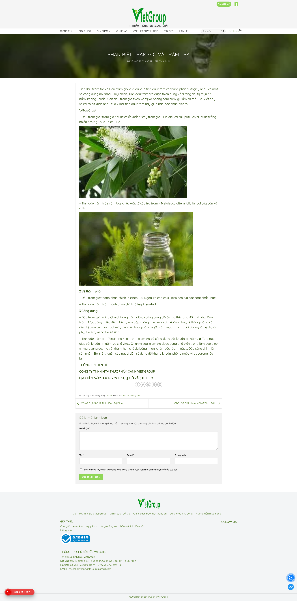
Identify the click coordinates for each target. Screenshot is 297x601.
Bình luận (84, 428)
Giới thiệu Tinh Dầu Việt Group (90, 513)
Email (130, 455)
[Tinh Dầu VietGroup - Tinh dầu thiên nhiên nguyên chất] (148, 16)
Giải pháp (121, 31)
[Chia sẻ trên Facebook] (137, 384)
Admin (166, 61)
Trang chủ (66, 31)
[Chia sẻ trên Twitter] (143, 384)
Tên (81, 455)
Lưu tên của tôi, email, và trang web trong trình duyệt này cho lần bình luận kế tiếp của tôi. (130, 469)
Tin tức (109, 395)
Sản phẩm (102, 31)
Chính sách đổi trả (120, 513)
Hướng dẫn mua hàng (208, 513)
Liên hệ (183, 31)
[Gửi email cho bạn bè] (148, 384)
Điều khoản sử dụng (181, 513)
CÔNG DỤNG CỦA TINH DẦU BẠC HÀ (101, 403)
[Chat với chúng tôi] (291, 587)
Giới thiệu (85, 31)
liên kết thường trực (131, 395)
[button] (224, 4)
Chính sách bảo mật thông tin (150, 513)
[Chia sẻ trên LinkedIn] (159, 384)
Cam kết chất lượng (145, 31)
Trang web (180, 455)
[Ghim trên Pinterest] (154, 384)
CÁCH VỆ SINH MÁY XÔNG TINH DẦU (195, 403)
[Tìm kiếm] (222, 31)
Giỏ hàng (234, 31)
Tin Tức (168, 31)
